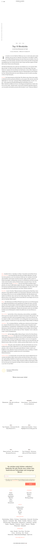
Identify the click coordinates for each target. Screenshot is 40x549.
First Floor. (4, 291)
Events (13, 533)
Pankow (35, 521)
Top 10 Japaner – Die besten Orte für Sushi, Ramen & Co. (10, 427)
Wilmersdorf (17, 525)
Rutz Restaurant (5, 275)
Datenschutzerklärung (15, 480)
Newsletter (27, 531)
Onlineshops (20, 508)
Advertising (18, 533)
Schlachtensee (22, 522)
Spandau (35, 522)
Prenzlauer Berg (7, 522)
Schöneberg (29, 522)
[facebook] (16, 540)
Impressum (29, 534)
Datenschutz (11, 534)
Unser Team (21, 531)
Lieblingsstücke (20, 507)
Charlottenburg (5, 519)
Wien (11, 499)
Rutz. (3, 273)
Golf (20, 510)
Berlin (10, 493)
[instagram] (19, 540)
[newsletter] (24, 540)
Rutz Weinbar (15, 283)
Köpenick (5, 521)
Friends (26, 533)
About (11, 531)
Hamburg (11, 494)
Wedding (33, 524)
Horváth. (3, 77)
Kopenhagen (11, 496)
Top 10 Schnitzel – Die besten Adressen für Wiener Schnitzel (29, 452)
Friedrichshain (23, 519)
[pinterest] (21, 540)
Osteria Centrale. (5, 355)
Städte (11, 490)
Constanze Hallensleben (14, 51)
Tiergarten (17, 524)
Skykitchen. (4, 323)
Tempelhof (12, 524)
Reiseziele (29, 493)
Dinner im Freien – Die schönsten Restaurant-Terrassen (11, 452)
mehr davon (20, 456)
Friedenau (16, 519)
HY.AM (26, 543)
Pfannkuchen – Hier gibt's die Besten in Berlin (10, 403)
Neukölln (24, 521)
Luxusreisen (29, 490)
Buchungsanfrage (29, 497)
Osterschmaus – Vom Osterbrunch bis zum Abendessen (29, 403)
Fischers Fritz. (5, 334)
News (20, 513)
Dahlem (12, 519)
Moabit (19, 521)
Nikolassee (29, 521)
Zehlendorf (23, 525)
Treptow (23, 524)
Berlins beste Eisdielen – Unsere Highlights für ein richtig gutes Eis (29, 427)
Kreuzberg (35, 519)
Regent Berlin (10, 335)
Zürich (10, 501)
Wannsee (28, 524)
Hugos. (3, 301)
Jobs (23, 533)
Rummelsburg (15, 522)
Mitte (16, 521)
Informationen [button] (20, 528)
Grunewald (29, 519)
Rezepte (20, 512)
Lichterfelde (11, 521)
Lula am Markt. (5, 344)
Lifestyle (20, 504)
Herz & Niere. (4, 314)
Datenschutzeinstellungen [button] (20, 534)
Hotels (29, 496)
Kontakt (16, 531)
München (11, 497)
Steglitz (7, 524)
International (11, 502)
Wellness (29, 494)
